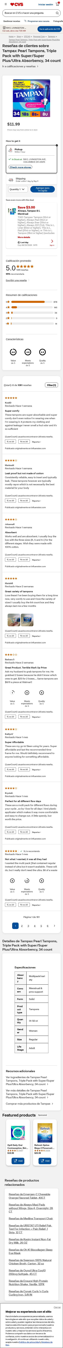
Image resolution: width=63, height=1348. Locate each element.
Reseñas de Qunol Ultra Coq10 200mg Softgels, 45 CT (27, 1272)
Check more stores (20, 167)
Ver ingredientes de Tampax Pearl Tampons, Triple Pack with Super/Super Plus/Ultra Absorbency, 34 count (30, 1080)
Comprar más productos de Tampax (28, 1103)
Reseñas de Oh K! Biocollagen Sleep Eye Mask (30, 1251)
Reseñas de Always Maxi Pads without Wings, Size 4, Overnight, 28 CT (31, 1208)
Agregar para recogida (42, 189)
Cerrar (57, 1307)
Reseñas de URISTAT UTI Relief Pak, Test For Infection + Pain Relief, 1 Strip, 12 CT (30, 1229)
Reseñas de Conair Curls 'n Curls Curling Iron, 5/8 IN (28, 1292)
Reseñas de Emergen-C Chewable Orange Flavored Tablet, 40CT (29, 1195)
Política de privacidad (29, 1342)
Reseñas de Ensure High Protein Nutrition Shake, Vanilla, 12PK (28, 1282)
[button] (8, 925)
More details (24, 237)
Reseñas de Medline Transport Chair (31, 1218)
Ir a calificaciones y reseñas (19, 66)
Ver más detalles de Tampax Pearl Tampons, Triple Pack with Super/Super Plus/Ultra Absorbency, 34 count (30, 1094)
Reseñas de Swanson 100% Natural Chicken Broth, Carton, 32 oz (30, 1261)
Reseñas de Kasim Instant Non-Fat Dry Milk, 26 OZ (30, 1240)
